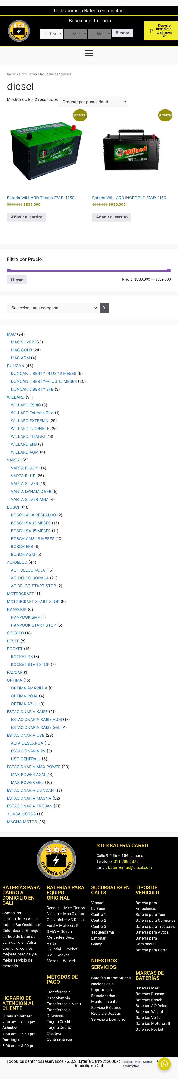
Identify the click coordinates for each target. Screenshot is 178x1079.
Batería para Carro (152, 950)
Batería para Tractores (155, 926)
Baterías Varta (148, 1017)
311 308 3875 (126, 861)
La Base (98, 908)
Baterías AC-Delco (151, 1005)
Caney (96, 944)
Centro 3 (98, 926)
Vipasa (97, 902)
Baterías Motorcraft (153, 1023)
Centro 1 (98, 914)
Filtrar (17, 280)
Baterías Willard (149, 1011)
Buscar (122, 33)
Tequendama (102, 932)
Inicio (11, 74)
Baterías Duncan (150, 994)
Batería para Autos (152, 932)
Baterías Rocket (149, 1029)
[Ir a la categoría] (104, 308)
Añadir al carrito (26, 217)
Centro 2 (98, 920)
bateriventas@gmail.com (130, 867)
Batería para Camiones (155, 920)
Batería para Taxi (150, 914)
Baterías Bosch (149, 1000)
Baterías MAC (148, 988)
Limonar (98, 938)
